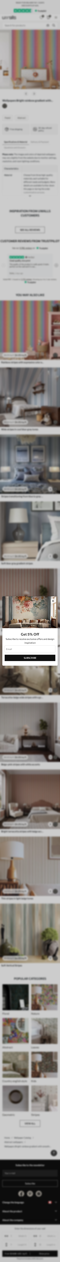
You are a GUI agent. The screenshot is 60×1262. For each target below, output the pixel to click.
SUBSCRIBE (30, 657)
